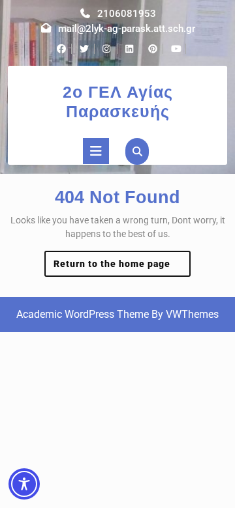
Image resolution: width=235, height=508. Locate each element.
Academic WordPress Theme (82, 314)
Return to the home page (122, 267)
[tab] (96, 151)
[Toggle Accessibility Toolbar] (24, 484)
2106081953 (126, 14)
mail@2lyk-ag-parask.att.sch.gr (126, 29)
